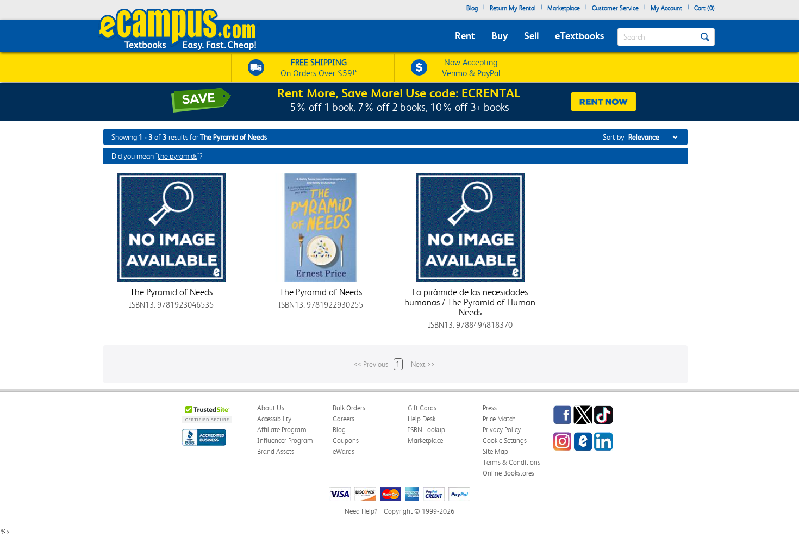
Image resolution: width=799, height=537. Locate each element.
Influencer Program (285, 440)
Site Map (495, 451)
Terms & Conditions (511, 462)
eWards (343, 451)
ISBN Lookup (426, 430)
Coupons (346, 440)
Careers (343, 419)
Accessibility (274, 419)
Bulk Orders (349, 408)
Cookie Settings (505, 440)
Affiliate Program (282, 430)
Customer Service (615, 8)
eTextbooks (579, 35)
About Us (270, 408)
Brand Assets (275, 451)
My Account (666, 8)
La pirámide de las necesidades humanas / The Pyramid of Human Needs (469, 301)
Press (490, 408)
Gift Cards (422, 408)
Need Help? (361, 511)
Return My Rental (512, 8)
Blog (472, 8)
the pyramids (177, 156)
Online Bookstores (508, 473)
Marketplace (563, 8)
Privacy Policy (502, 430)
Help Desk (421, 419)
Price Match (499, 419)
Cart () (704, 8)
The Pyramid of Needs (171, 291)
